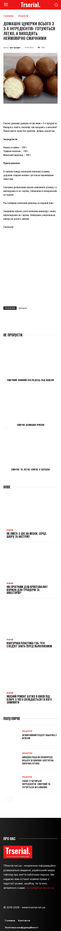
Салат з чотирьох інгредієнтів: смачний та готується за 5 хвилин (36, 784)
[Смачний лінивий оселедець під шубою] (30, 358)
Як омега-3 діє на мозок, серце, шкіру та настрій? (27, 535)
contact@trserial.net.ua (40, 887)
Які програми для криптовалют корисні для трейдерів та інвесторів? (27, 590)
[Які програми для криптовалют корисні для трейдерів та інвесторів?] (30, 562)
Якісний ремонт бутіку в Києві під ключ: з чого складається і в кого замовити (29, 699)
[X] (25, 111)
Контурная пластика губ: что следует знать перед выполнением (29, 644)
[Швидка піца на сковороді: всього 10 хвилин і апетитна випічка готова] (11, 758)
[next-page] (11, 799)
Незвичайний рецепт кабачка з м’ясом (39, 736)
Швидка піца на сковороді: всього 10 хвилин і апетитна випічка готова (37, 760)
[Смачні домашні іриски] (30, 403)
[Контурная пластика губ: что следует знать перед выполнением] (30, 618)
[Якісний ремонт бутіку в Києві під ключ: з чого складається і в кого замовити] (30, 672)
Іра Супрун (15, 47)
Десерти (23, 308)
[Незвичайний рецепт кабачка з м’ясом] (11, 735)
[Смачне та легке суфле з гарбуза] (30, 448)
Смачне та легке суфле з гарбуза (30, 469)
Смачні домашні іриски (30, 424)
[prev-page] (5, 799)
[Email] (48, 111)
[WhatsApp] (40, 111)
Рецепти (23, 16)
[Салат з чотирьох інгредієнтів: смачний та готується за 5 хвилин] (11, 782)
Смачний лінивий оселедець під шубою (30, 380)
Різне (10, 530)
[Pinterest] (33, 111)
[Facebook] (17, 111)
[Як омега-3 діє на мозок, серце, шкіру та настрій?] (30, 509)
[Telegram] (56, 111)
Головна (8, 16)
